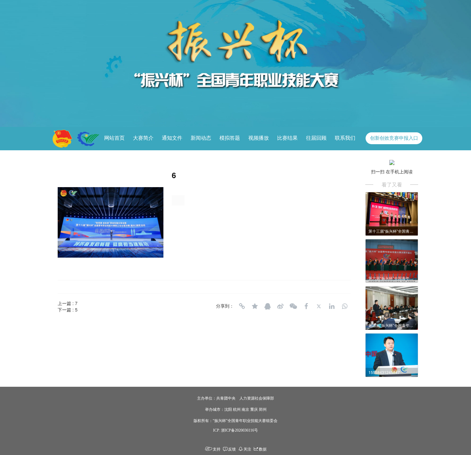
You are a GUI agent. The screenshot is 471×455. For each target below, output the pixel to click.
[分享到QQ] (267, 306)
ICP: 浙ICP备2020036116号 (235, 430)
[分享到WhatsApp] (344, 306)
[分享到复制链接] (242, 306)
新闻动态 (201, 138)
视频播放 (258, 138)
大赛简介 (143, 138)
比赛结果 (287, 138)
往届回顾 (316, 138)
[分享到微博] (280, 306)
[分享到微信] (293, 306)
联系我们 (345, 138)
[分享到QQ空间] (255, 306)
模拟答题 (229, 138)
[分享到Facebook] (306, 306)
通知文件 (172, 138)
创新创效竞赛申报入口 (394, 138)
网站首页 (114, 138)
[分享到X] (319, 306)
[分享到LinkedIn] (331, 306)
